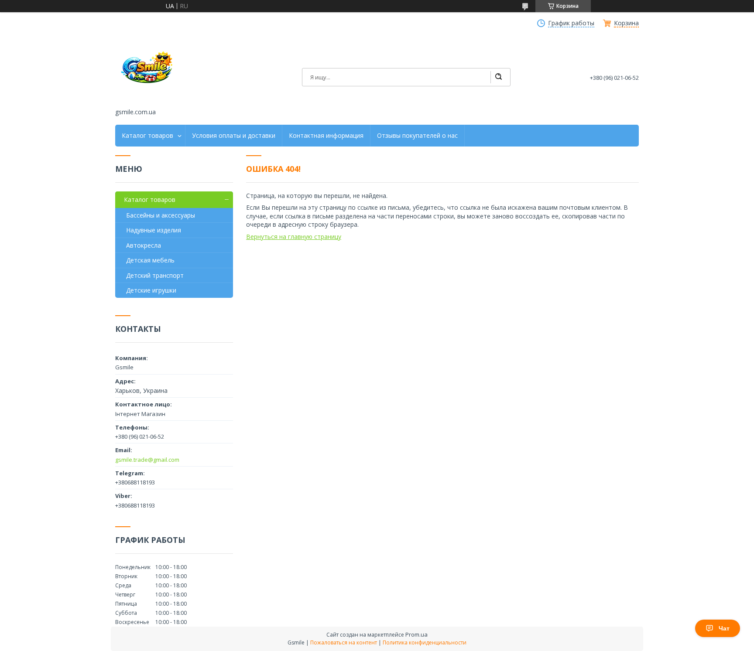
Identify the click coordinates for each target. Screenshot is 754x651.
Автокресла (143, 245)
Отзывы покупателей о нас (417, 136)
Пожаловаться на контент (343, 642)
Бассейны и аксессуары (160, 215)
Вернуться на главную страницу (293, 236)
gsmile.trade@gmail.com (147, 459)
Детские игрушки (151, 290)
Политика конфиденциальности (424, 642)
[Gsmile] (148, 71)
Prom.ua (416, 634)
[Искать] (498, 77)
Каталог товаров (147, 136)
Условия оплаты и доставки (233, 136)
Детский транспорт (155, 275)
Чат (724, 628)
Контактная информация (326, 136)
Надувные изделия (153, 230)
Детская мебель (150, 260)
